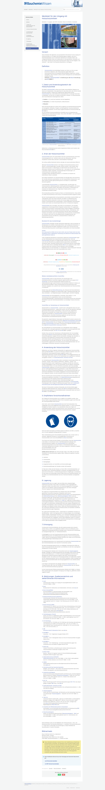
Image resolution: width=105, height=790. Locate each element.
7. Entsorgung (28, 41)
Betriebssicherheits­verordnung (50, 596)
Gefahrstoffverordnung (57, 290)
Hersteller (50, 768)
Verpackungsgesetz (73, 551)
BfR (78, 708)
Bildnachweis (28, 48)
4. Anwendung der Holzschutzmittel (29, 32)
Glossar (68, 787)
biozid (61, 610)
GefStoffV (56, 656)
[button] (59, 775)
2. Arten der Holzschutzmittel (31, 29)
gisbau (47, 665)
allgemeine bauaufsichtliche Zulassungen (72, 320)
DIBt (44, 628)
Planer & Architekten (57, 768)
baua (75, 587)
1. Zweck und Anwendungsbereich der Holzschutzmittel (30, 25)
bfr (49, 709)
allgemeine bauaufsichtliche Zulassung (52, 324)
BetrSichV (59, 596)
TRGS (63, 500)
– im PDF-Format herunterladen (52, 763)
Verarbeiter (64, 768)
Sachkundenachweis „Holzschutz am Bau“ (63, 357)
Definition (28, 22)
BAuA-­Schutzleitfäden (48, 590)
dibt (65, 630)
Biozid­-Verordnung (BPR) (48, 604)
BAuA (64, 244)
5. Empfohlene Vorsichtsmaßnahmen (30, 36)
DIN (48, 79)
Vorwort (27, 19)
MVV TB (57, 330)
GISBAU (45, 662)
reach (57, 610)
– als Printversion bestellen (51, 761)
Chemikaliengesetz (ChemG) (49, 614)
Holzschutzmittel (48, 70)
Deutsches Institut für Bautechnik (50, 630)
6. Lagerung (28, 38)
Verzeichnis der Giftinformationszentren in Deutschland (55, 706)
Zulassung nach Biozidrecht (70, 322)
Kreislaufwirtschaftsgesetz (49, 672)
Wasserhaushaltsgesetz (63, 496)
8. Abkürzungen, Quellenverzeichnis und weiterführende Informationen (31, 44)
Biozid (72, 77)
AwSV (68, 494)
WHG (70, 496)
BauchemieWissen (28, 783)
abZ (43, 322)
